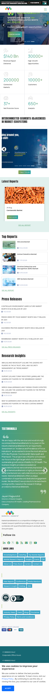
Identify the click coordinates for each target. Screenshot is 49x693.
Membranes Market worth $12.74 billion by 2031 (22, 339)
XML (29, 586)
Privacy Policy (8, 679)
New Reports (9, 581)
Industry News (9, 612)
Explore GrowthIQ (18, 39)
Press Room (18, 564)
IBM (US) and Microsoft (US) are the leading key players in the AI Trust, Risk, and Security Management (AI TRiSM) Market (22, 365)
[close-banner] (45, 3)
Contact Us (37, 564)
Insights (29, 559)
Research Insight (10, 586)
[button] (3, 25)
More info (6, 684)
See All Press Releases (11, 347)
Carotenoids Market (14, 210)
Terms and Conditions (25, 617)
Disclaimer (35, 612)
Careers (28, 564)
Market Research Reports (13, 559)
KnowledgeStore (10, 555)
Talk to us (24, 172)
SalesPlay (22, 555)
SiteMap (22, 586)
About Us (7, 564)
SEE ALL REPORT (24, 225)
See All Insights (8, 412)
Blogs (26, 612)
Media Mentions (34, 581)
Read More (12, 217)
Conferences (21, 581)
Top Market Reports (36, 555)
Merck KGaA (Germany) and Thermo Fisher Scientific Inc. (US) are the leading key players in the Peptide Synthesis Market (24, 390)
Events (36, 559)
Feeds (19, 612)
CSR (43, 559)
